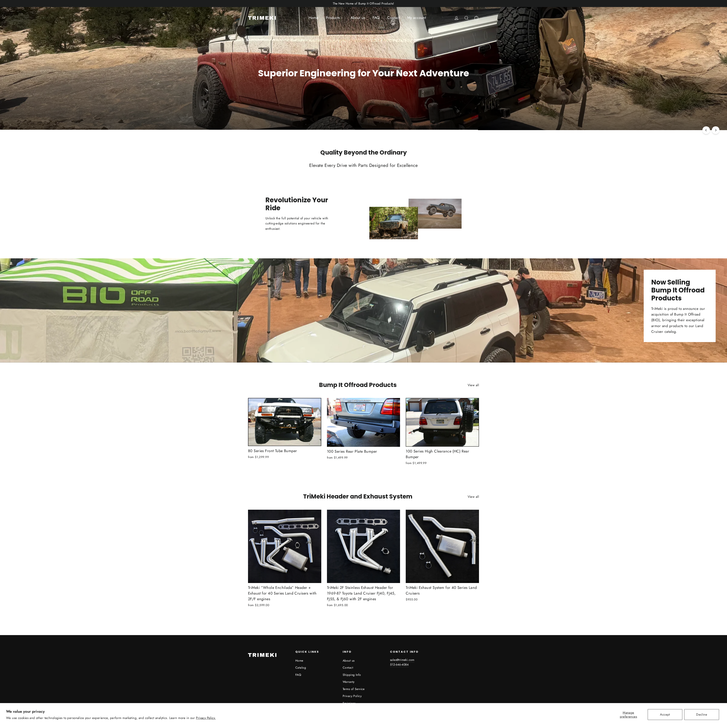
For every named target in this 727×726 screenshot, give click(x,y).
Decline (701, 714)
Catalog (300, 667)
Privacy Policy (352, 696)
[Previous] (706, 130)
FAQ (298, 675)
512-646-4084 (399, 664)
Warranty (348, 682)
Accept (665, 714)
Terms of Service (354, 689)
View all (473, 385)
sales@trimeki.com (402, 660)
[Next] (715, 130)
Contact (348, 667)
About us (348, 660)
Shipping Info (352, 675)
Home (299, 660)
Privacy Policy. (206, 718)
